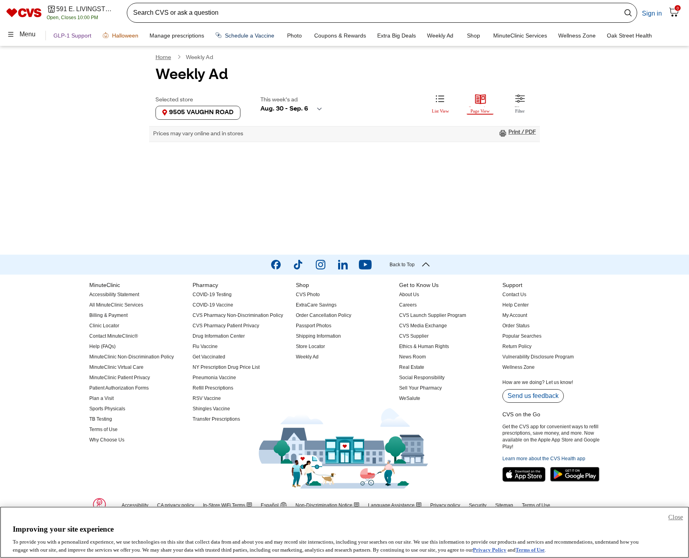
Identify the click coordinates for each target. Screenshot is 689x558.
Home (163, 58)
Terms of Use (530, 550)
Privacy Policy (489, 550)
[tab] (440, 103)
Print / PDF (522, 132)
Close (675, 517)
